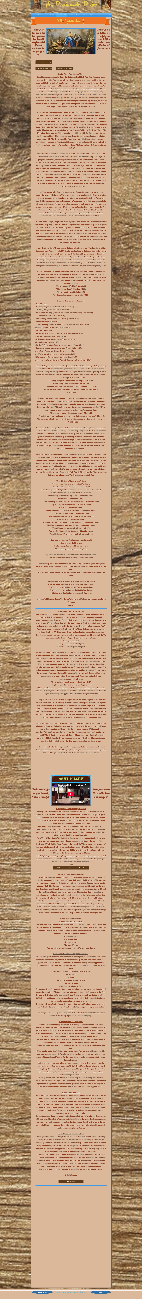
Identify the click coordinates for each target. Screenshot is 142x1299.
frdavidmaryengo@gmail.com (70, 1292)
